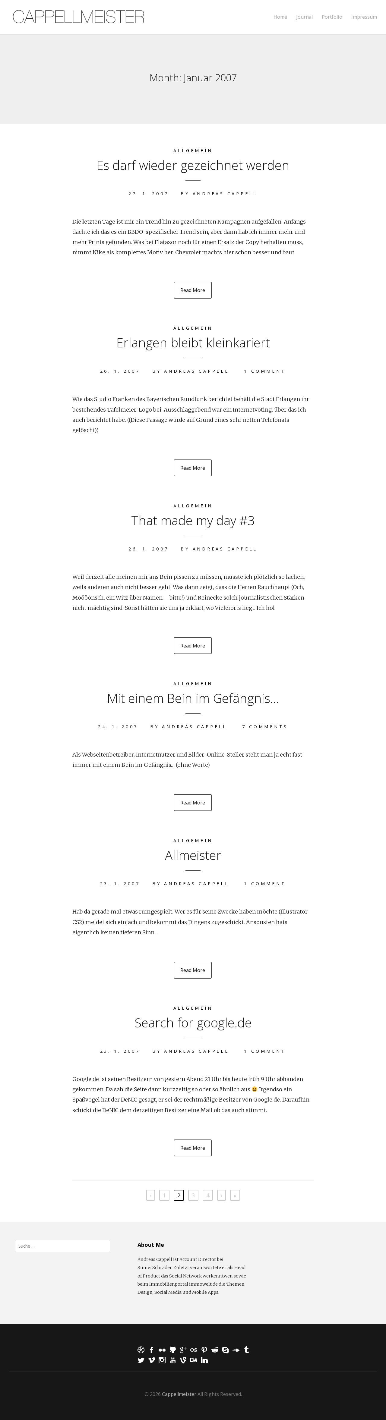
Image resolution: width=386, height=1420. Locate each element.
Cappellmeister (179, 1394)
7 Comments (265, 726)
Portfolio (332, 17)
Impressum (364, 17)
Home (280, 17)
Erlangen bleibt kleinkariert (193, 342)
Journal (304, 17)
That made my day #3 (193, 520)
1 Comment (265, 371)
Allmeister (193, 855)
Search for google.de (193, 1022)
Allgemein (193, 150)
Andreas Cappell (225, 193)
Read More (192, 290)
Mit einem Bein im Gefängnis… (193, 698)
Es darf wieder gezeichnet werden (193, 165)
